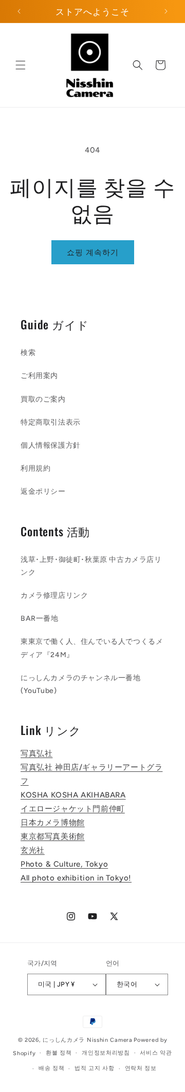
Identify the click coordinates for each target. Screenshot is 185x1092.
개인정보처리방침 (106, 1052)
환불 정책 (59, 1052)
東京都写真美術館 (53, 836)
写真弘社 (36, 753)
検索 (28, 352)
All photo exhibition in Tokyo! (76, 878)
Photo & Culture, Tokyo (64, 864)
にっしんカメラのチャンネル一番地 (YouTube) (81, 684)
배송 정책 (52, 1068)
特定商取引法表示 (51, 422)
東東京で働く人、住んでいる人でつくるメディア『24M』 (92, 648)
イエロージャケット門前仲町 (73, 808)
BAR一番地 (40, 618)
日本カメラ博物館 (53, 822)
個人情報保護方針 (51, 445)
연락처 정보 (141, 1068)
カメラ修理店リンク (54, 595)
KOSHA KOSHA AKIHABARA (73, 795)
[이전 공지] (19, 11)
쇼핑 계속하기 (93, 252)
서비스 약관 (156, 1052)
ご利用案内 (39, 375)
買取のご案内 (43, 399)
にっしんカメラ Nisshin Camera (87, 1040)
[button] (20, 65)
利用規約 (35, 468)
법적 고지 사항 (95, 1068)
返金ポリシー (43, 491)
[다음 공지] (166, 11)
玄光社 (33, 850)
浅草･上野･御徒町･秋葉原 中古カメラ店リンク (91, 566)
